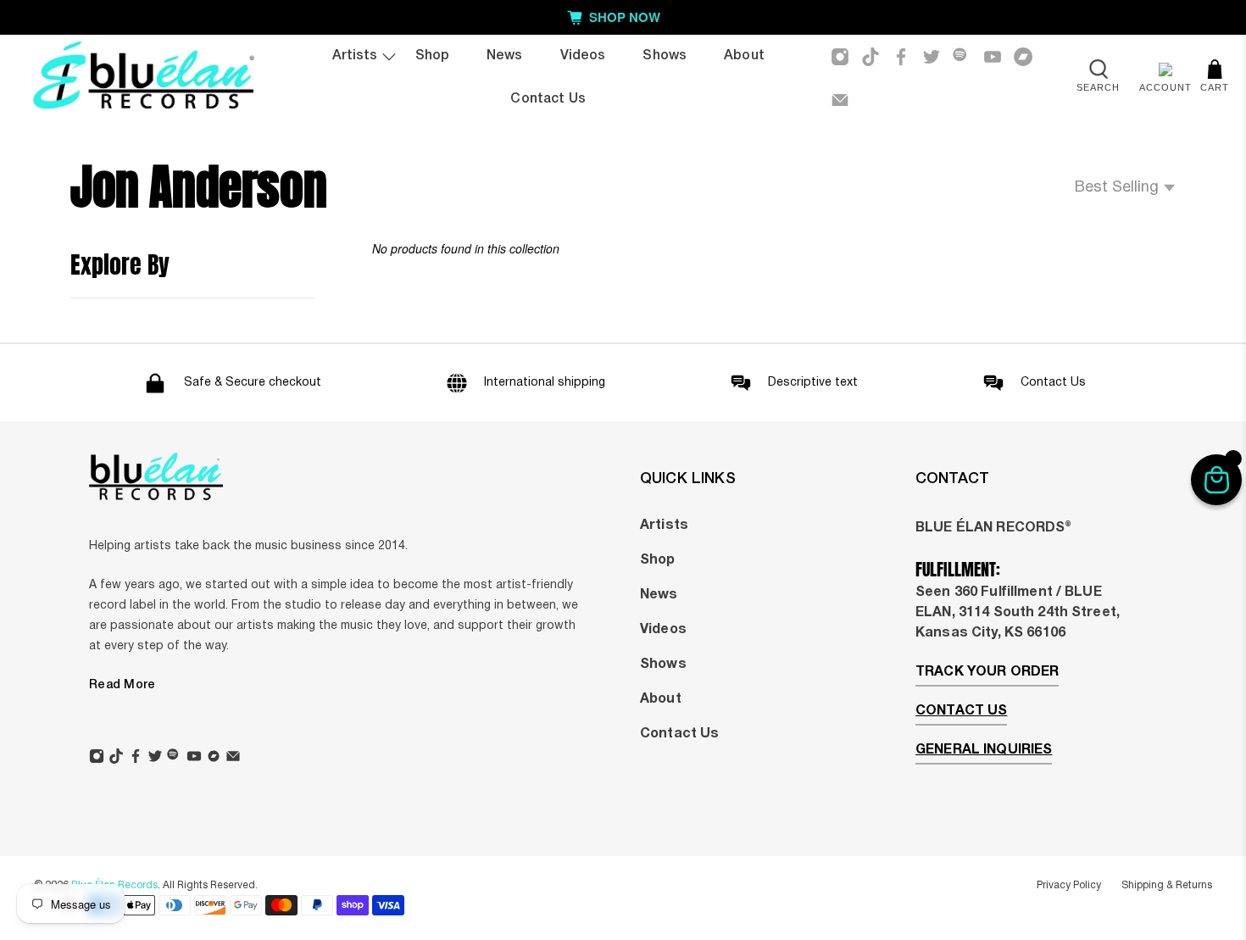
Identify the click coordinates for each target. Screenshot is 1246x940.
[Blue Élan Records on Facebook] (901, 57)
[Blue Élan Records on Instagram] (840, 57)
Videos (583, 56)
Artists (355, 56)
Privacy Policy (1069, 885)
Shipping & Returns (1166, 885)
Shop (432, 56)
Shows (664, 56)
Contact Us (547, 99)
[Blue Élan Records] (142, 78)
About (744, 56)
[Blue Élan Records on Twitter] (931, 57)
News (505, 56)
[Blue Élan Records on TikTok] (870, 57)
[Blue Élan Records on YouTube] (992, 57)
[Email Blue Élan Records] (840, 100)
